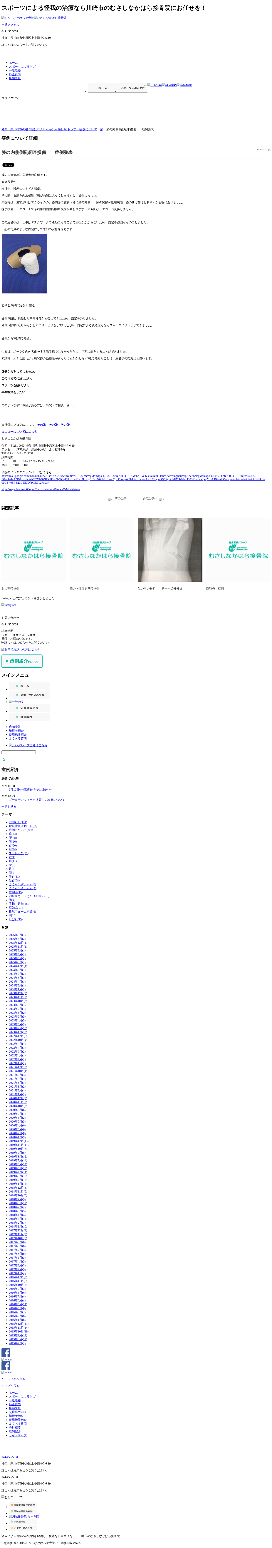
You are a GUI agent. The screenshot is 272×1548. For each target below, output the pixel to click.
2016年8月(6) (17, 1292)
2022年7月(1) (17, 1047)
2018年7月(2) (17, 1207)
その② (53, 424)
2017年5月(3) (17, 1257)
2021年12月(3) (18, 1067)
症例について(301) (21, 829)
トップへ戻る (10, 1385)
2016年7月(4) (17, 1296)
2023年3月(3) (17, 1024)
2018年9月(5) (17, 1199)
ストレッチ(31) (18, 853)
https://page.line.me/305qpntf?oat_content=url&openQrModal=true (40, 489)
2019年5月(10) (18, 1168)
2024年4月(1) (17, 981)
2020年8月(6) (17, 1109)
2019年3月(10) (18, 1176)
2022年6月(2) (17, 1051)
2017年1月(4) (17, 1273)
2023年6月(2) (17, 1012)
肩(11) (13, 861)
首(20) (13, 845)
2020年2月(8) (17, 1133)
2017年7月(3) (17, 1249)
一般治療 (15, 70)
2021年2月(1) (17, 1090)
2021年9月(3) (17, 1074)
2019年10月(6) (18, 1148)
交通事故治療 (18, 1412)
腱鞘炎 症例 (215, 588)
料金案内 (15, 74)
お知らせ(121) (18, 822)
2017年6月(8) (17, 1253)
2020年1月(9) (17, 1137)
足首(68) (14, 880)
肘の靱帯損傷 (10, 588)
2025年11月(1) (18, 946)
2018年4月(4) (17, 1214)
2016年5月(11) (18, 1304)
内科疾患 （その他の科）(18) (29, 896)
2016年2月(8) (17, 1315)
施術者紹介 (16, 730)
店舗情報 (15, 78)
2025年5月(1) (17, 958)
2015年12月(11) (18, 1323)
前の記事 (121, 498)
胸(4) (12, 899)
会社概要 (15, 1427)
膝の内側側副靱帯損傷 (84, 588)
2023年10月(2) (18, 1001)
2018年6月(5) (17, 1211)
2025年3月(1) (17, 962)
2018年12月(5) (18, 1187)
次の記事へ (149, 498)
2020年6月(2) (17, 1117)
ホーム (13, 62)
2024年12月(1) (18, 966)
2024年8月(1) (17, 969)
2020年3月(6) (17, 1129)
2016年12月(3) (18, 1277)
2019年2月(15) (18, 1179)
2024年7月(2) (17, 973)
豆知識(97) (16, 907)
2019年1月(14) (18, 1183)
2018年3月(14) (18, 1218)
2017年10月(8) (18, 1238)
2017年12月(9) (18, 1230)
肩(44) (13, 833)
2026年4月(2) (17, 938)
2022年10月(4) (18, 1039)
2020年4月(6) (17, 1125)
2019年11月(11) (18, 1144)
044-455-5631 (9, 1457)
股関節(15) (16, 892)
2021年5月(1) (17, 1082)
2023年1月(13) (18, 1032)
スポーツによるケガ (22, 66)
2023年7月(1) (17, 1008)
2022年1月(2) (17, 1063)
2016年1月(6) (17, 1319)
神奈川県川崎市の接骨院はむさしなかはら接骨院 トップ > (40, 129)
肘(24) (13, 849)
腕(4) (12, 915)
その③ (65, 424)
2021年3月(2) (17, 1086)
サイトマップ (18, 1435)
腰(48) (13, 837)
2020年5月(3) (17, 1121)
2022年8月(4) (17, 1043)
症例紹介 (15, 1431)
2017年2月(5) (17, 1269)
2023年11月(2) (18, 997)
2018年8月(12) (18, 1203)
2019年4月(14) (18, 1172)
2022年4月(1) (17, 1055)
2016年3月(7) (17, 1312)
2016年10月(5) (18, 1284)
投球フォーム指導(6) (22, 911)
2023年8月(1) (17, 1004)
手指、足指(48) (18, 903)
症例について (88, 129)
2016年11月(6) (18, 1281)
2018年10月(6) (18, 1195)
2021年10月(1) (18, 1071)
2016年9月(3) (17, 1288)
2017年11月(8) (18, 1234)
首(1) (12, 857)
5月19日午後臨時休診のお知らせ (30, 789)
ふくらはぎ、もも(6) (22, 884)
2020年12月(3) (18, 1098)
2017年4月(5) (17, 1261)
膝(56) (13, 841)
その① (41, 424)
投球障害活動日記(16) (23, 826)
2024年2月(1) (17, 985)
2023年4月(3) (17, 1020)
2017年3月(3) (17, 1265)
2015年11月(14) (18, 1327)
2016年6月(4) (17, 1300)
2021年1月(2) (17, 1094)
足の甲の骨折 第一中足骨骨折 (160, 588)
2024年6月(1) (17, 977)
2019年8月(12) (18, 1156)
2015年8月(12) (18, 1339)
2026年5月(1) (17, 934)
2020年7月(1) (17, 1113)
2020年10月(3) (18, 1106)
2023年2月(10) (18, 1028)
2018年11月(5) (18, 1191)
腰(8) (12, 864)
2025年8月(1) (17, 954)
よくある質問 (18, 738)
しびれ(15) (16, 919)
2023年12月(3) (18, 993)
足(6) (12, 868)
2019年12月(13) (18, 1141)
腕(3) (12, 872)
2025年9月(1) (17, 950)
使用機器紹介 (18, 734)
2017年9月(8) (17, 1242)
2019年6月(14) (18, 1164)
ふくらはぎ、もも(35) (23, 888)
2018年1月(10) (18, 1226)
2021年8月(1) (17, 1078)
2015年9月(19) (18, 1335)
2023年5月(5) (17, 1016)
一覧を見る (8, 806)
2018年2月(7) (17, 1222)
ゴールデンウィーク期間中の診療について (37, 799)
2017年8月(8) (17, 1246)
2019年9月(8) (17, 1152)
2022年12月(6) (18, 1036)
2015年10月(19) (18, 1331)
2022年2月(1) (17, 1059)
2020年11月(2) (18, 1102)
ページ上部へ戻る (13, 1378)
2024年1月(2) (17, 989)
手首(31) (14, 876)
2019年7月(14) (18, 1160)
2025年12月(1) (18, 942)
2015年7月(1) (17, 1343)
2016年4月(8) (17, 1308)
